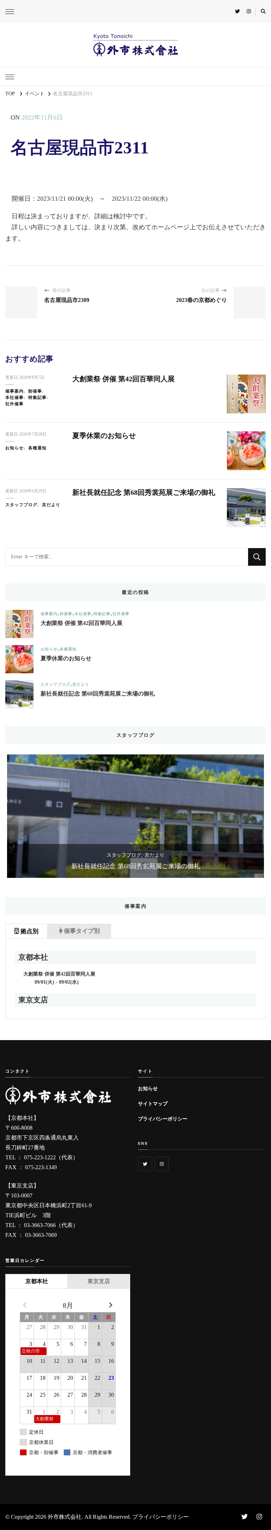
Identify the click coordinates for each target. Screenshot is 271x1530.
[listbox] (135, 816)
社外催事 (14, 403)
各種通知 (37, 447)
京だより (51, 504)
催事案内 (14, 391)
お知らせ (14, 447)
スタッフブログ (21, 504)
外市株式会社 (65, 1517)
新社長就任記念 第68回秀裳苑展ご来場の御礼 (143, 492)
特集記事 (37, 397)
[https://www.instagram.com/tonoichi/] (162, 1164)
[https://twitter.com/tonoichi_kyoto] (145, 1164)
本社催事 (14, 397)
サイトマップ (153, 1103)
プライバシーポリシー (162, 1119)
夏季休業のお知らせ (104, 435)
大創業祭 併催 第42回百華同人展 (123, 379)
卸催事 (35, 391)
